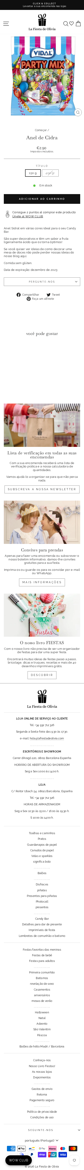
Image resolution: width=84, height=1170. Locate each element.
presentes (42, 907)
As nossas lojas (42, 1071)
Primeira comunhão (42, 972)
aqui (23, 256)
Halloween (42, 1012)
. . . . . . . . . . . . (42, 1040)
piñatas (42, 890)
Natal (42, 1018)
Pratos (42, 838)
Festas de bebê (42, 955)
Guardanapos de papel (42, 844)
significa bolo (42, 861)
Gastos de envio (42, 1089)
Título (42, 166)
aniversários (42, 995)
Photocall (42, 901)
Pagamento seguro (42, 1100)
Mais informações (42, 582)
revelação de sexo (42, 983)
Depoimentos (42, 1077)
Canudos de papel (42, 850)
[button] (8, 348)
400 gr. (50, 173)
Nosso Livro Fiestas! (42, 1066)
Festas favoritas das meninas (42, 949)
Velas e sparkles (41, 856)
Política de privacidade (42, 1111)
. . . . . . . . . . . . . (42, 867)
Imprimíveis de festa (42, 930)
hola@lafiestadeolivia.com (47, 738)
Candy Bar (42, 918)
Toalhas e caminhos (42, 833)
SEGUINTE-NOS (40, 1130)
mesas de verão (42, 1001)
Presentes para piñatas (42, 896)
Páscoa (42, 1035)
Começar (41, 130)
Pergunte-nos (42, 281)
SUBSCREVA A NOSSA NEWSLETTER (42, 489)
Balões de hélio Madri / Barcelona (42, 1046)
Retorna (42, 1094)
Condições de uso (42, 1117)
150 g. (33, 173)
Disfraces (42, 884)
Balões (42, 873)
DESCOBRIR (42, 675)
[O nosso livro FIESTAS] (42, 615)
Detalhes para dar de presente (42, 924)
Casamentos (42, 989)
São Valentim (42, 1029)
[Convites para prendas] (42, 522)
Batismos (42, 978)
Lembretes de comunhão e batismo (42, 936)
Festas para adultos (42, 961)
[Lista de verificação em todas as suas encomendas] (42, 425)
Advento (42, 1023)
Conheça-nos (42, 1060)
